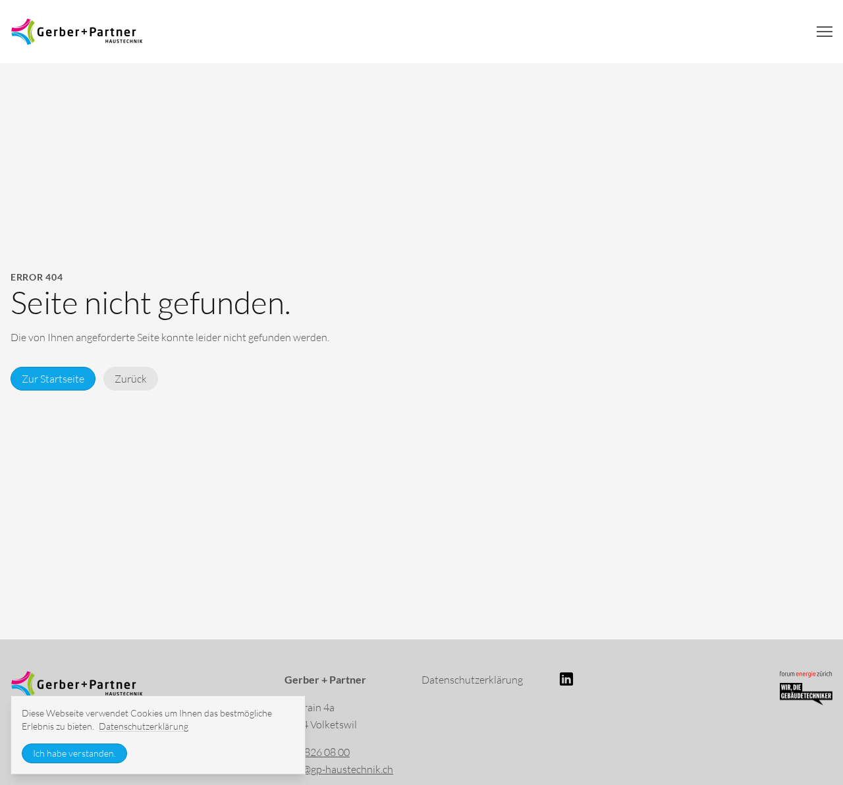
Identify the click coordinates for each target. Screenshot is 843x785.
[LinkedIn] (626, 679)
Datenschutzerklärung (472, 679)
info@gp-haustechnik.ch (339, 769)
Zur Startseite (53, 378)
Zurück (131, 378)
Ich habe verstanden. (74, 753)
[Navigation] (824, 31)
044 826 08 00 (317, 752)
